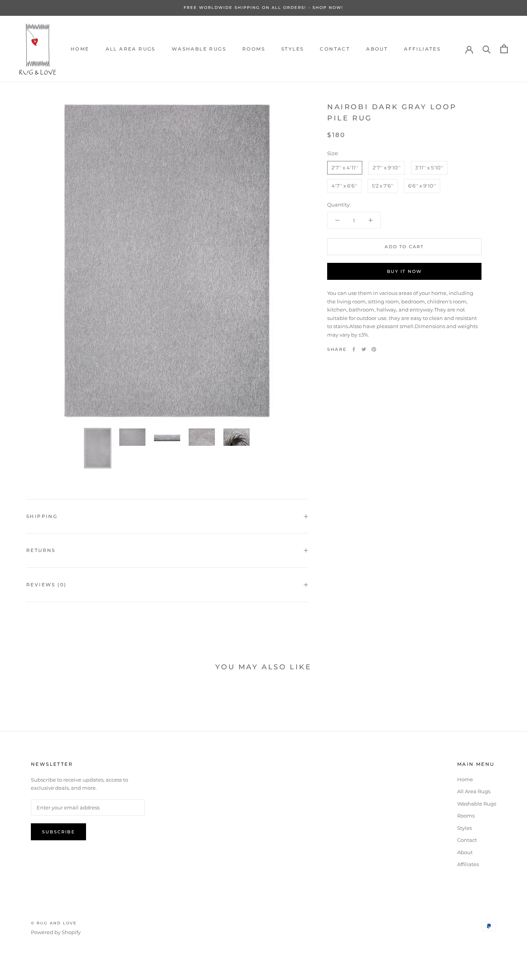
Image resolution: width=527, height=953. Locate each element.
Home (80, 49)
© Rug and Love (54, 923)
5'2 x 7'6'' (383, 186)
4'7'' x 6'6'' (344, 186)
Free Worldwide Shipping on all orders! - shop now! (263, 7)
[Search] (487, 49)
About (377, 49)
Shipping (41, 516)
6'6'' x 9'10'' (422, 186)
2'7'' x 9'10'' (386, 167)
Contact (335, 49)
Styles (292, 49)
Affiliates (422, 49)
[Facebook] (353, 349)
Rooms (253, 49)
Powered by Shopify (56, 932)
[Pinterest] (374, 349)
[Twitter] (363, 349)
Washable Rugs (199, 49)
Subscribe (58, 832)
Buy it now (404, 271)
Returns (41, 550)
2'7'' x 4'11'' (344, 167)
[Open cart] (504, 48)
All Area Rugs (130, 49)
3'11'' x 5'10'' (429, 167)
